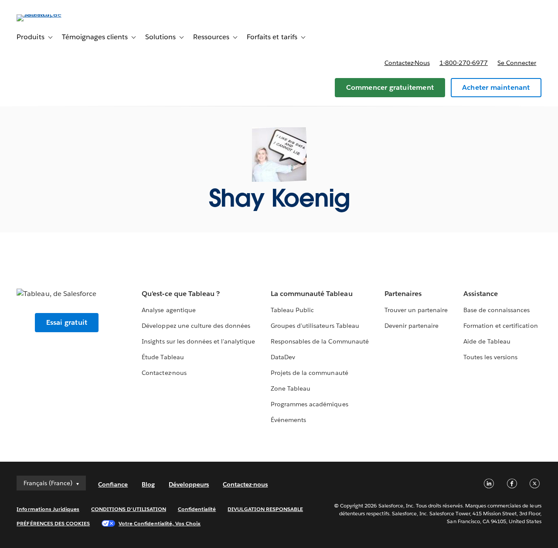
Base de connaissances (496, 310)
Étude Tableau (163, 357)
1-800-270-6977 (463, 63)
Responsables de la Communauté (320, 341)
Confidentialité (197, 509)
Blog (148, 484)
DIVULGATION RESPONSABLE (265, 509)
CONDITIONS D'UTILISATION (128, 509)
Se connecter (516, 63)
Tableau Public (292, 310)
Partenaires (403, 293)
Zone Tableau (290, 388)
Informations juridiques (48, 509)
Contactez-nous (407, 63)
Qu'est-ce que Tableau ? (180, 293)
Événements (288, 420)
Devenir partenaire (411, 326)
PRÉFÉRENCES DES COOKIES (53, 523)
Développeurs (189, 484)
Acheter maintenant (496, 87)
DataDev (283, 357)
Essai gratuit (67, 322)
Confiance (113, 484)
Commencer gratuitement (390, 87)
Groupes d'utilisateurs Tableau (315, 326)
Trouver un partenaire (416, 310)
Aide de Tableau (486, 341)
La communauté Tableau (311, 293)
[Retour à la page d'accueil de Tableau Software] (49, 14)
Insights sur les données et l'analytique (198, 341)
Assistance (480, 293)
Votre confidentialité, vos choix (160, 523)
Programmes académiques (309, 404)
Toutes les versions (490, 357)
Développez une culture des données (196, 326)
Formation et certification (500, 326)
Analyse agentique (168, 310)
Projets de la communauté (309, 373)
